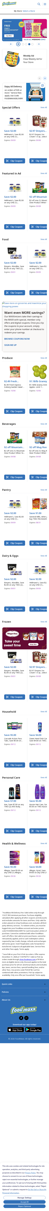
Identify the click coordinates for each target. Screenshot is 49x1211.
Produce (7, 358)
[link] (9, 4)
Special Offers (11, 107)
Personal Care (11, 777)
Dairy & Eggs (10, 555)
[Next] (45, 78)
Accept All (24, 1202)
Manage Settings (24, 1198)
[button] (14, 129)
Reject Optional (24, 1206)
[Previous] (40, 78)
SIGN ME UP (10, 345)
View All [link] (44, 107)
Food (5, 239)
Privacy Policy (30, 1173)
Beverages (9, 424)
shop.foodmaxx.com (27, 959)
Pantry (6, 490)
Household (9, 711)
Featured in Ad (11, 173)
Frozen (6, 621)
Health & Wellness (14, 843)
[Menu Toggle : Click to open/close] (45, 4)
